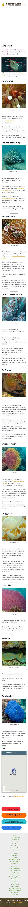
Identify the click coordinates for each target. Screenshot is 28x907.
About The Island (15, 837)
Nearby (14, 881)
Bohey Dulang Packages (15, 877)
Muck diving (14, 846)
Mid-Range (15, 855)
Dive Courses (15, 879)
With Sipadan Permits (15, 859)
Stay (14, 851)
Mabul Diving (15, 873)
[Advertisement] (14, 24)
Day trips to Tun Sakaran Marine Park (14, 815)
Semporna (15, 894)
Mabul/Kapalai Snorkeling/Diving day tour (14, 821)
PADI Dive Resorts (14, 861)
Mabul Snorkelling (14, 870)
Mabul (14, 835)
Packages (14, 866)
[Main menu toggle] (24, 5)
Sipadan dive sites (19, 796)
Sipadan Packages (14, 875)
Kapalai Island (15, 886)
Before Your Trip (15, 848)
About (15, 902)
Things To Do (15, 839)
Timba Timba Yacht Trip (11, 828)
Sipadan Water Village (8, 198)
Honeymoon (14, 863)
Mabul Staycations (14, 868)
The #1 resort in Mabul (11, 809)
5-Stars (15, 853)
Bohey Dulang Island (15, 890)
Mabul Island (10, 121)
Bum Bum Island (14, 892)
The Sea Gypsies (15, 842)
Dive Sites (15, 844)
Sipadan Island (15, 884)
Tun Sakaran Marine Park (14, 888)
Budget (15, 857)
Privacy (20, 902)
